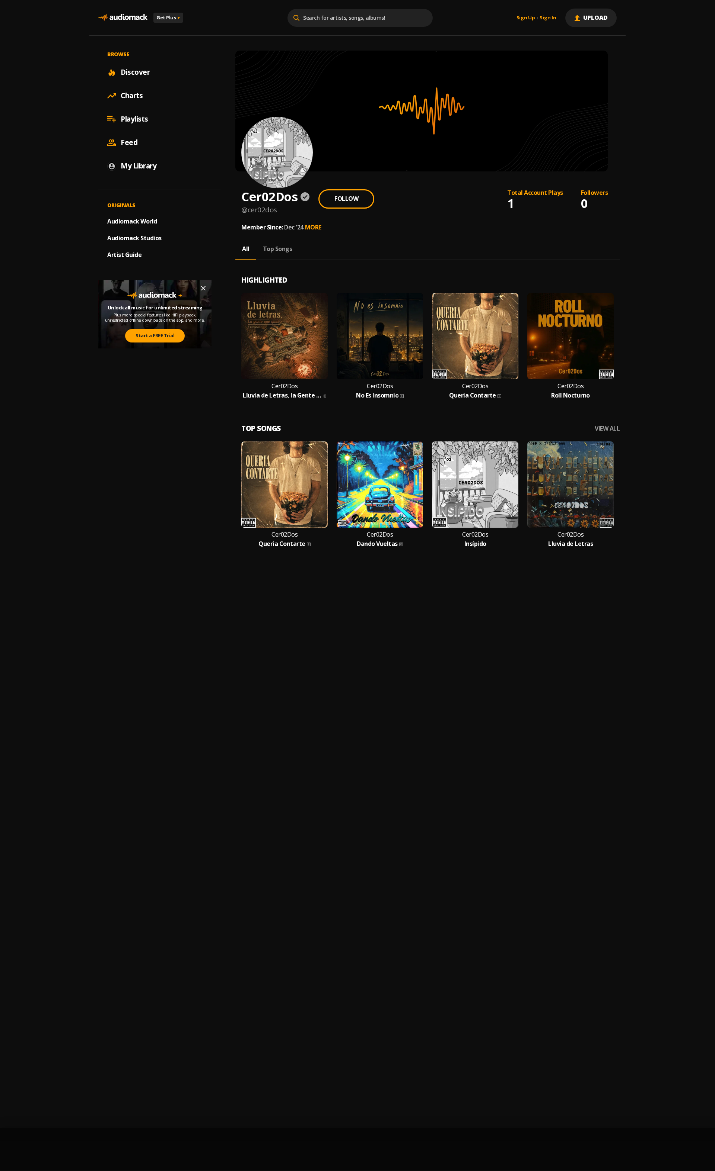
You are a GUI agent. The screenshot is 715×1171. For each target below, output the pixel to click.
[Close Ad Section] (203, 288)
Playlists (134, 119)
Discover (135, 72)
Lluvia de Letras (570, 544)
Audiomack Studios (134, 238)
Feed (129, 142)
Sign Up (526, 18)
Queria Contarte (472, 395)
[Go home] (122, 17)
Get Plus (168, 17)
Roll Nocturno (570, 395)
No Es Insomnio (377, 395)
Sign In (548, 18)
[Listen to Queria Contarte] (475, 336)
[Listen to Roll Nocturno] (570, 336)
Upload (595, 17)
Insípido (475, 544)
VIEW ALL (607, 428)
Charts (132, 95)
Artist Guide (124, 255)
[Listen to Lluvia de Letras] (570, 484)
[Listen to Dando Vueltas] (380, 484)
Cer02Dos (284, 386)
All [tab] (246, 249)
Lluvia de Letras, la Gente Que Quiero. (282, 395)
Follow (346, 198)
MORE (313, 227)
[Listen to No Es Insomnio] (380, 336)
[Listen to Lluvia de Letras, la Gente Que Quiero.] (284, 336)
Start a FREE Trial (155, 335)
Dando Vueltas (377, 544)
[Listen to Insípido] (475, 484)
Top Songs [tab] (277, 249)
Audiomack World (132, 221)
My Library (138, 166)
